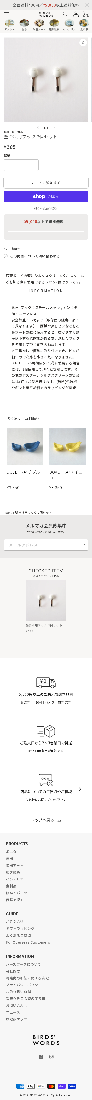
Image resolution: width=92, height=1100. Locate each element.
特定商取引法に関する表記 (27, 977)
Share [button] (14, 248)
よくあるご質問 (18, 935)
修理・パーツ (16, 892)
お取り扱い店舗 (18, 991)
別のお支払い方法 (46, 208)
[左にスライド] (38, 127)
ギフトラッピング (20, 928)
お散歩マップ (16, 1019)
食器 (9, 858)
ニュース (13, 1012)
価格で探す (15, 899)
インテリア (15, 879)
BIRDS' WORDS (37, 1095)
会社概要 (13, 971)
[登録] (82, 545)
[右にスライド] (54, 127)
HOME (8, 512)
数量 (7, 155)
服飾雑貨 (13, 872)
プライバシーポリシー (24, 984)
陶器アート (15, 865)
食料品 (11, 885)
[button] (6, 14)
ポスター (13, 851)
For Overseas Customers (28, 942)
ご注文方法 (15, 921)
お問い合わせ (16, 1005)
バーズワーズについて (23, 964)
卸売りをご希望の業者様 (25, 998)
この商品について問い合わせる (35, 256)
